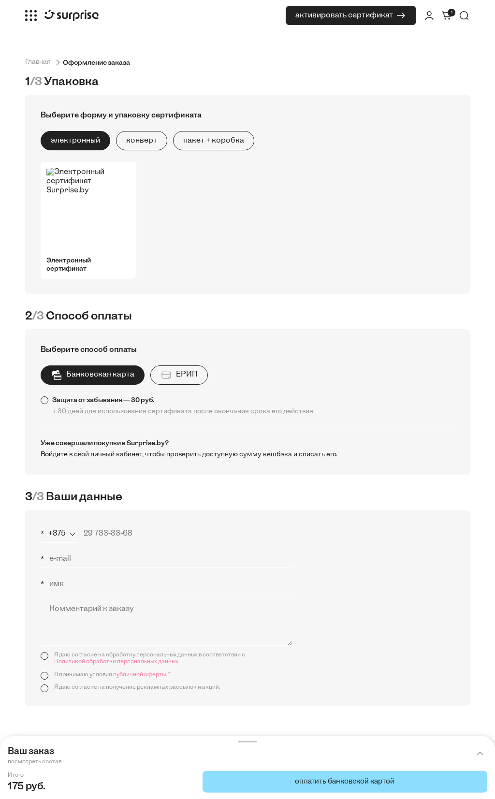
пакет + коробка (213, 141)
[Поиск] (464, 15)
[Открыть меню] (31, 15)
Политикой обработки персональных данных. (117, 662)
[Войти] (429, 15)
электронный (75, 141)
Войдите (54, 454)
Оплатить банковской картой (344, 781)
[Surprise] (71, 15)
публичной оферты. (140, 675)
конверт (141, 141)
